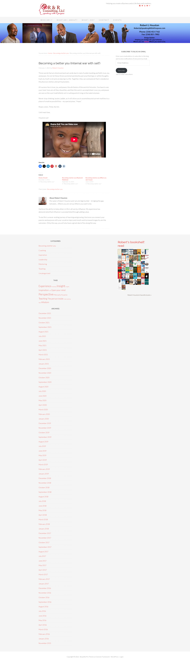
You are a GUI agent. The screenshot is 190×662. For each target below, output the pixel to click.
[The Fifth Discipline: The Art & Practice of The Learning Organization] (135, 254)
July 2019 (42, 446)
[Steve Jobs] (135, 284)
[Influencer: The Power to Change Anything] (135, 266)
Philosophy (57, 295)
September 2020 (45, 382)
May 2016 (42, 620)
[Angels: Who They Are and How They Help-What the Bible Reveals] (123, 284)
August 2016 (43, 606)
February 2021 (44, 359)
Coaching (42, 250)
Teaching (42, 269)
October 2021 (44, 322)
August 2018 (43, 496)
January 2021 (44, 364)
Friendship (53, 286)
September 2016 (45, 602)
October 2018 (44, 487)
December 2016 (45, 588)
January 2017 (44, 584)
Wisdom (45, 302)
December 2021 (45, 313)
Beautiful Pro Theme (87, 657)
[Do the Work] (135, 260)
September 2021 (45, 327)
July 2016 (42, 611)
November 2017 (45, 538)
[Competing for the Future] (127, 278)
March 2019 (43, 464)
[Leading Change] (123, 272)
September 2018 (45, 492)
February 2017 (44, 579)
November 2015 (45, 643)
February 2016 (44, 634)
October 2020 (44, 377)
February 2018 (44, 524)
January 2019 (44, 474)
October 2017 (44, 542)
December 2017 (45, 533)
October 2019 (44, 432)
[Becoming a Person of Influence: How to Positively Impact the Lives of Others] (139, 284)
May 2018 (42, 510)
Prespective (64, 295)
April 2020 (43, 405)
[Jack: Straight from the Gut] (143, 259)
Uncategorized (44, 273)
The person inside (55, 298)
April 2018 (43, 515)
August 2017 (43, 551)
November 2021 (45, 318)
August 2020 (43, 387)
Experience (45, 286)
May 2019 (42, 455)
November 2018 (45, 483)
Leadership (43, 259)
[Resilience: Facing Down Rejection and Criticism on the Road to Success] (127, 283)
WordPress (115, 657)
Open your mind (58, 290)
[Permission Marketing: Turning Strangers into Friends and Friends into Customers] (139, 254)
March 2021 (43, 354)
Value (40, 302)
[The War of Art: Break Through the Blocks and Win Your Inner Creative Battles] (147, 272)
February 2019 (44, 469)
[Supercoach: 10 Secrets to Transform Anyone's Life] (123, 278)
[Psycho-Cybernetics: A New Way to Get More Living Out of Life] (123, 266)
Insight (61, 286)
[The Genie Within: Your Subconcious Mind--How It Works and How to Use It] (127, 254)
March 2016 (43, 629)
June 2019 (42, 451)
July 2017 (42, 556)
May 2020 (42, 400)
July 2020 (42, 391)
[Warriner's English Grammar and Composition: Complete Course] (143, 284)
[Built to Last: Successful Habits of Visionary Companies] (127, 266)
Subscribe (121, 70)
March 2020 (43, 409)
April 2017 (43, 570)
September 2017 (45, 547)
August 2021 (43, 332)
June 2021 (42, 341)
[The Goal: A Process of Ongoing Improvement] (143, 266)
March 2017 (43, 574)
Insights (67, 286)
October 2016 (44, 597)
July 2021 (42, 336)
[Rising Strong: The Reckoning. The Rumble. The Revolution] (120, 260)
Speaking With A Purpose (54, 9)
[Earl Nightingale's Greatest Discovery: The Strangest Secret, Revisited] (131, 284)
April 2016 (43, 625)
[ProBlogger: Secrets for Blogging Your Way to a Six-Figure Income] (139, 266)
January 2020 (44, 419)
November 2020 (45, 373)
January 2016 (44, 639)
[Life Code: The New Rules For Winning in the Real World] (120, 266)
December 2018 (45, 478)
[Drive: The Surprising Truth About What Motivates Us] (147, 260)
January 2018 (44, 529)
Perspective (46, 294)
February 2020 (44, 414)
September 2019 (45, 437)
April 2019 (43, 460)
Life (50, 290)
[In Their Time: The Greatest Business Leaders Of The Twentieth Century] (147, 266)
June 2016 (42, 616)
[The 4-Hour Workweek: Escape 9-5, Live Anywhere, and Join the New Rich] (143, 278)
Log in (121, 657)
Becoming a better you (55, 189)
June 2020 (42, 396)
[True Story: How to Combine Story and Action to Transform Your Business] (120, 278)
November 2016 (45, 593)
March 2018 (43, 519)
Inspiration (43, 255)
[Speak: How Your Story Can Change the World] (147, 284)
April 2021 (43, 350)
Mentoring (43, 264)
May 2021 (42, 345)
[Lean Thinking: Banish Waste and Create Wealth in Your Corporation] (131, 266)
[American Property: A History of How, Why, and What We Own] (131, 260)
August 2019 (43, 442)
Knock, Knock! (43, 178)
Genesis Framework (103, 657)
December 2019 (45, 423)
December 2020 (45, 368)
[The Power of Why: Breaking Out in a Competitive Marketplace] (120, 290)
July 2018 (42, 501)
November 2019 (45, 428)
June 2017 (42, 561)
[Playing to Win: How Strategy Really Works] (127, 272)
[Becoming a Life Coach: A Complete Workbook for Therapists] (147, 253)
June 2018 (42, 506)
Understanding (67, 299)
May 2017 (42, 565)
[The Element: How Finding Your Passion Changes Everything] (123, 260)
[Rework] (147, 278)
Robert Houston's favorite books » (139, 295)
